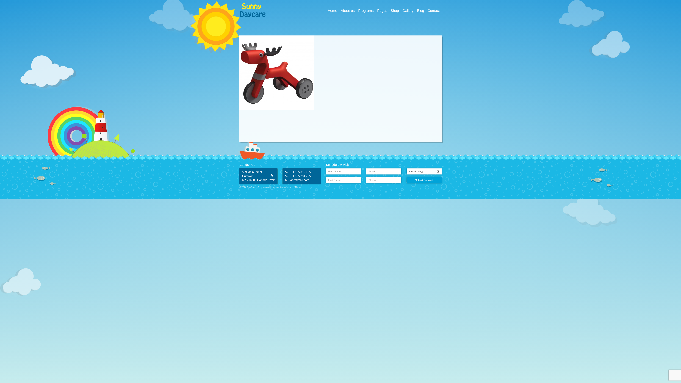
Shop (395, 11)
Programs (366, 11)
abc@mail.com (299, 180)
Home (332, 11)
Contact (434, 11)
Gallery (408, 11)
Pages (382, 11)
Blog (420, 11)
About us (348, 11)
